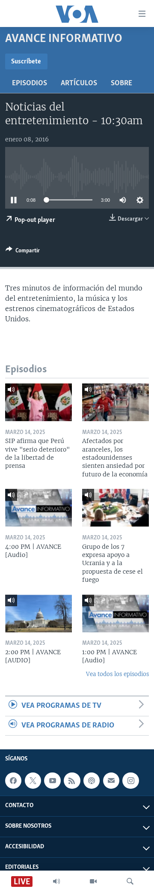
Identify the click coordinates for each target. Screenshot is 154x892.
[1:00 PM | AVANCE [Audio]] (115, 613)
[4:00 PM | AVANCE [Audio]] (38, 508)
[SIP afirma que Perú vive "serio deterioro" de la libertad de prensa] (38, 402)
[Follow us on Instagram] (130, 780)
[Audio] (56, 881)
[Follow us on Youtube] (52, 780)
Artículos (79, 83)
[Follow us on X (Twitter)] (33, 780)
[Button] (23, 252)
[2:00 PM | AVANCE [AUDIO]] (38, 613)
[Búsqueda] (130, 881)
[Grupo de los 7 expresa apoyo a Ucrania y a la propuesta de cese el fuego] (115, 508)
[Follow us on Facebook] (13, 780)
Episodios (29, 83)
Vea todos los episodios (117, 674)
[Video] (93, 881)
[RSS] (72, 780)
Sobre (121, 83)
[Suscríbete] (111, 780)
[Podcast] (91, 780)
